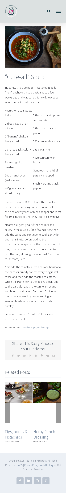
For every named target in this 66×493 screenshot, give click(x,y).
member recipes (29, 327)
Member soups (43, 327)
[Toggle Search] (48, 11)
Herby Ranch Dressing (44, 434)
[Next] (58, 412)
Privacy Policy (31, 465)
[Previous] (7, 412)
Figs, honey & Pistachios (16, 434)
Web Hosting (47, 465)
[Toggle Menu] (58, 11)
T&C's (20, 465)
